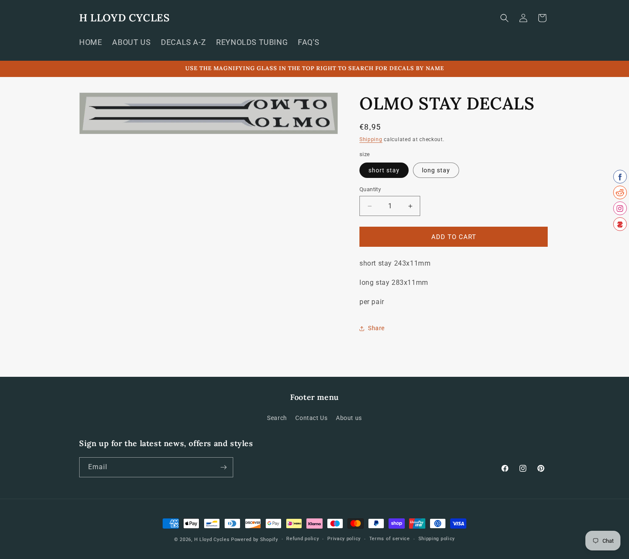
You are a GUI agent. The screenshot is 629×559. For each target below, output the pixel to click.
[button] (504, 18)
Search (277, 417)
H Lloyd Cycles (212, 539)
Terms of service (389, 538)
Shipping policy (436, 538)
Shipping (371, 139)
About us (349, 417)
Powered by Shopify (254, 539)
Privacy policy (344, 538)
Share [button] (376, 328)
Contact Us (311, 417)
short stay (384, 170)
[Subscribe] (223, 467)
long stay (436, 170)
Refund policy (302, 538)
